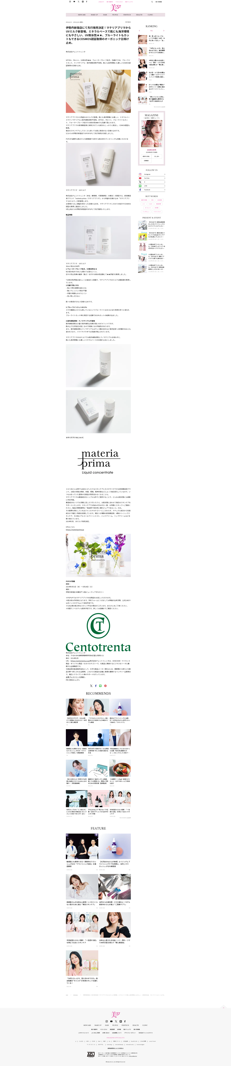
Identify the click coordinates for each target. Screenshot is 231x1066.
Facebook (147, 189)
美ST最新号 (110, 2)
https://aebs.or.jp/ (133, 1056)
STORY (93, 1041)
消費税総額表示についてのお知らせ (115, 1048)
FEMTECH (127, 14)
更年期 (119, 1029)
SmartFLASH (134, 1041)
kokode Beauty (119, 1044)
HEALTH (139, 14)
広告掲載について (117, 1033)
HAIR (105, 14)
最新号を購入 (146, 156)
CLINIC (150, 14)
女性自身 (125, 1041)
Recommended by (123, 817)
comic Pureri (152, 1041)
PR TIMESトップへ (73, 680)
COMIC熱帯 (143, 1041)
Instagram (147, 174)
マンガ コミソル (91, 1044)
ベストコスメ (119, 2)
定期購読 (146, 160)
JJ (75, 1041)
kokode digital (140, 1044)
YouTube (146, 178)
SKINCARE (82, 14)
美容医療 (112, 1029)
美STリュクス (129, 2)
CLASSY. (81, 1041)
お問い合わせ (105, 1033)
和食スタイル (116, 1041)
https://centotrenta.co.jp (80, 661)
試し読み (156, 156)
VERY (87, 1041)
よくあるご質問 (95, 1033)
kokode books (130, 1044)
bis (109, 1041)
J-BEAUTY (101, 2)
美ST (104, 1041)
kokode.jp (109, 1044)
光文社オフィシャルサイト (146, 1033)
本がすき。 (101, 1044)
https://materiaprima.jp (75, 529)
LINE (145, 186)
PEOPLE (115, 14)
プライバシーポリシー (130, 1033)
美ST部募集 (159, 2)
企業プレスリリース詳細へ (75, 677)
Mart (99, 1041)
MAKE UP (94, 14)
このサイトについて (83, 1033)
